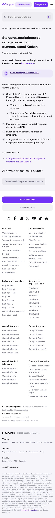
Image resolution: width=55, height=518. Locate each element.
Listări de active (36, 255)
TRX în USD (34, 314)
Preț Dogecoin (8, 293)
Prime (10, 461)
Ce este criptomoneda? (39, 365)
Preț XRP (6, 296)
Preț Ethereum (8, 289)
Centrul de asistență (38, 262)
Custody (22, 461)
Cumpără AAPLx (9, 376)
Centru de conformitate (11, 413)
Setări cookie (7, 410)
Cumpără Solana (9, 349)
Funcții (6, 228)
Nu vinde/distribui (21, 410)
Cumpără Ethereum (11, 334)
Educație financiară (39, 361)
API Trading (48, 442)
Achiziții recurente (10, 265)
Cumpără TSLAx (9, 372)
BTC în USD (34, 288)
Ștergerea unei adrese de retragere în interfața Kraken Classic (25, 160)
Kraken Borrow (9, 268)
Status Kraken (35, 258)
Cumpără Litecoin (10, 352)
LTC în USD (34, 317)
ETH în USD (34, 292)
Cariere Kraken (35, 236)
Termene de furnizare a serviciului (15, 417)
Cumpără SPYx (9, 379)
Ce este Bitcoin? (36, 376)
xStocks (21, 452)
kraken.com (27, 63)
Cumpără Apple (36, 338)
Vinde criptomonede (11, 236)
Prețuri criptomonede (13, 281)
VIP (40, 442)
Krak (4, 461)
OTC (15, 461)
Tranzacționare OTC (11, 250)
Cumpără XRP (8, 341)
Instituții (6, 254)
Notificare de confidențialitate (35, 407)
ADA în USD (34, 310)
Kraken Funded (9, 272)
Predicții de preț (9, 315)
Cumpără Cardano (10, 345)
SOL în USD (34, 303)
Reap (42, 452)
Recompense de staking (13, 261)
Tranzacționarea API (11, 257)
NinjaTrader (24, 442)
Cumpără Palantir (37, 345)
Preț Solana (7, 304)
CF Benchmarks (32, 452)
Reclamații (33, 266)
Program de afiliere (37, 251)
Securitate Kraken (37, 233)
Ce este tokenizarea (38, 379)
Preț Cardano (8, 300)
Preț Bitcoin (7, 285)
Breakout (34, 442)
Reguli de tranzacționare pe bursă (15, 420)
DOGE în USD (35, 306)
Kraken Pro (14, 442)
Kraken (5, 442)
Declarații (34, 420)
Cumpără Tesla (35, 334)
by (8, 433)
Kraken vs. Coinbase (38, 396)
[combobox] (26, 17)
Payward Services (9, 452)
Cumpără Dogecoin (11, 338)
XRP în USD (34, 295)
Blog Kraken (34, 240)
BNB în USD (34, 299)
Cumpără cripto (9, 233)
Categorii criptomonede (13, 311)
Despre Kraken (36, 228)
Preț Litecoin (8, 307)
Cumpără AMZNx (10, 383)
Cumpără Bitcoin (9, 330)
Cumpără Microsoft (38, 349)
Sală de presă (35, 247)
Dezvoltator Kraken (38, 244)
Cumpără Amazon (37, 341)
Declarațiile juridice (29, 510)
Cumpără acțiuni (37, 326)
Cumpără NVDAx (10, 368)
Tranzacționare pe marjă (13, 240)
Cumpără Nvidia (36, 330)
